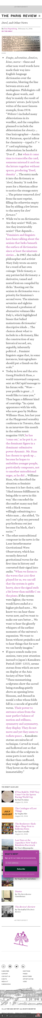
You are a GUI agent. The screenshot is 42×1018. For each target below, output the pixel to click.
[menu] (39, 16)
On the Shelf (7, 31)
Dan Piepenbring (10, 28)
